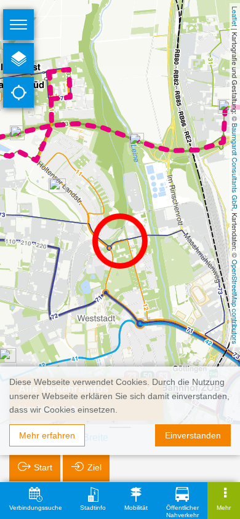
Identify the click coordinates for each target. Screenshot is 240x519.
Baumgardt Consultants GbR (235, 166)
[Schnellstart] (18, 58)
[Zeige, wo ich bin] (18, 92)
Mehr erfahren (47, 435)
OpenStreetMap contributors (235, 302)
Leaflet (235, 16)
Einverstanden (193, 435)
